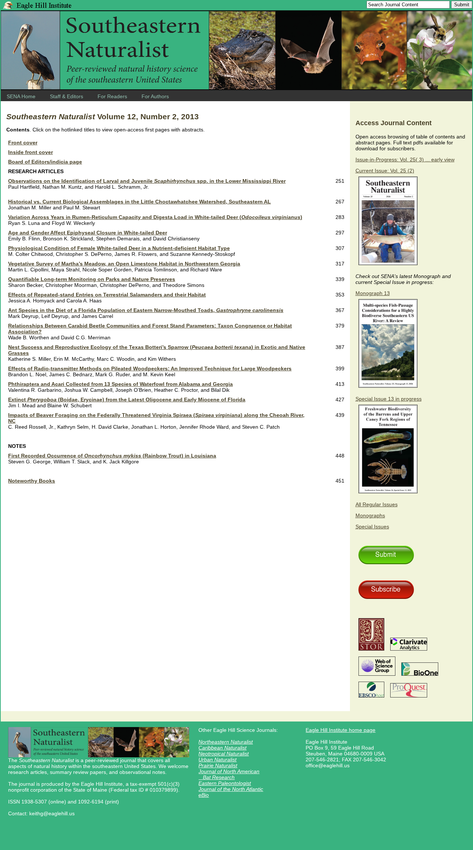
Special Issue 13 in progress (388, 399)
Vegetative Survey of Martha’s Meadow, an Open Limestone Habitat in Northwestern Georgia (124, 264)
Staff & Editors (66, 96)
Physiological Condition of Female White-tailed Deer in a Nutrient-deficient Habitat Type (119, 248)
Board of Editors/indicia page (45, 162)
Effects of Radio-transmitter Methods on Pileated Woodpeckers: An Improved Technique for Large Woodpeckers (150, 368)
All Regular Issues (376, 504)
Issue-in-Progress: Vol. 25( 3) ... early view (405, 159)
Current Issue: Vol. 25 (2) (384, 171)
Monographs (370, 515)
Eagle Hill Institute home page (340, 730)
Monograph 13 (372, 293)
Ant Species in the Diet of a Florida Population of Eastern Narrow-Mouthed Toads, (145, 310)
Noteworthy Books (31, 481)
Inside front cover (30, 152)
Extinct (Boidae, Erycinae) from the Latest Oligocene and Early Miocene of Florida (126, 399)
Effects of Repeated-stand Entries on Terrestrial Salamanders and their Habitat (107, 295)
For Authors (155, 96)
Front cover (22, 142)
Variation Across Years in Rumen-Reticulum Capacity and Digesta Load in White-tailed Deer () (155, 217)
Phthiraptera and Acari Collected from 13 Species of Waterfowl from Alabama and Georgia (120, 384)
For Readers (112, 96)
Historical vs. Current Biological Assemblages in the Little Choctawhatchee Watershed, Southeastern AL (139, 202)
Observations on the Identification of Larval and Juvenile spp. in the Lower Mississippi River (147, 181)
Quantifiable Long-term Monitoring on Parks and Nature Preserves (91, 279)
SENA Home (21, 96)
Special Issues (372, 526)
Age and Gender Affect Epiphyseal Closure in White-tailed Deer (87, 233)
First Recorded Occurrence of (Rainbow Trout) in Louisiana (112, 456)
